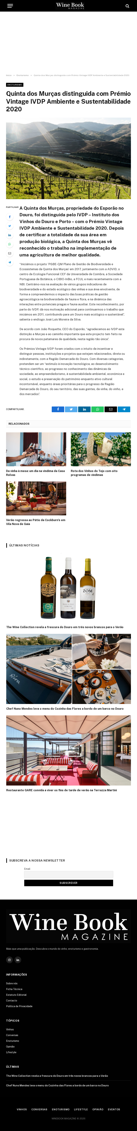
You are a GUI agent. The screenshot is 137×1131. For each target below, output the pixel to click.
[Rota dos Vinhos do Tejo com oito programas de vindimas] (101, 449)
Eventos (114, 1109)
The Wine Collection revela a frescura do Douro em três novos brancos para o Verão (64, 627)
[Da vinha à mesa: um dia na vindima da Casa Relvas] (36, 449)
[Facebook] (9, 216)
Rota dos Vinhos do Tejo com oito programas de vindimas (94, 473)
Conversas (12, 1035)
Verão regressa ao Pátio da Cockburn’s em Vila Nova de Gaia (35, 522)
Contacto (11, 1000)
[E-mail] (9, 253)
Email (27, 868)
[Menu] (10, 6)
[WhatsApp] (9, 244)
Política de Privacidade (19, 1006)
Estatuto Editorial (16, 994)
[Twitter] (9, 225)
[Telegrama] (9, 262)
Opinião (10, 1046)
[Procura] (127, 6)
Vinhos (10, 1029)
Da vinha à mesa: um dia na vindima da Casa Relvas (35, 473)
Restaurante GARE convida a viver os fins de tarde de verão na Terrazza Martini (61, 790)
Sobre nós (11, 983)
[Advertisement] (68, 43)
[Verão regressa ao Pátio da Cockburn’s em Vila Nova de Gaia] (36, 498)
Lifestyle (11, 1052)
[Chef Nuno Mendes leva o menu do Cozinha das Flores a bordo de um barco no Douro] (68, 669)
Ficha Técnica (14, 989)
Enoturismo (14, 85)
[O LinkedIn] (9, 235)
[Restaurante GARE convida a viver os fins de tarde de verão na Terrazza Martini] (68, 750)
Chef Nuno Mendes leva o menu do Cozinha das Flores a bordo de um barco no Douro (65, 708)
